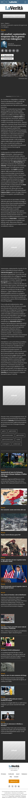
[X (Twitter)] (12, 786)
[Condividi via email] (13, 50)
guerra (4, 431)
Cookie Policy (17, 795)
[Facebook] (9, 786)
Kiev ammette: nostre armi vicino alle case (13, 509)
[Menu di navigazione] (2, 2)
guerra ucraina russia (7, 439)
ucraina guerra (6, 444)
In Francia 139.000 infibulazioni (10, 650)
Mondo (7, 23)
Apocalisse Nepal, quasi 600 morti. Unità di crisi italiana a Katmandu (13, 627)
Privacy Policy (11, 795)
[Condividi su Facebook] (2, 50)
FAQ (11, 776)
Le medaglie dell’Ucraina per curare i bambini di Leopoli (11, 699)
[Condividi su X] (6, 50)
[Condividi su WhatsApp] (9, 50)
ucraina (18, 439)
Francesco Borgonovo (14, 45)
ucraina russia (16, 444)
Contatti (16, 776)
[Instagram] (15, 786)
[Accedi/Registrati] (25, 2)
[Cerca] (6, 2)
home (2, 23)
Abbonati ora (14, 781)
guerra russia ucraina (7, 435)
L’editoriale (11, 774)
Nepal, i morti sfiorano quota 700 (10, 534)
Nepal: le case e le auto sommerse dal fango (13, 675)
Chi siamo (3, 774)
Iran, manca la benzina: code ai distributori (13, 595)
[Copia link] (17, 50)
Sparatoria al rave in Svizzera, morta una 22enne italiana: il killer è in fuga (14, 474)
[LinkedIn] (19, 786)
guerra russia (12, 431)
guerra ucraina (20, 435)
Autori (17, 774)
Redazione (24, 774)
